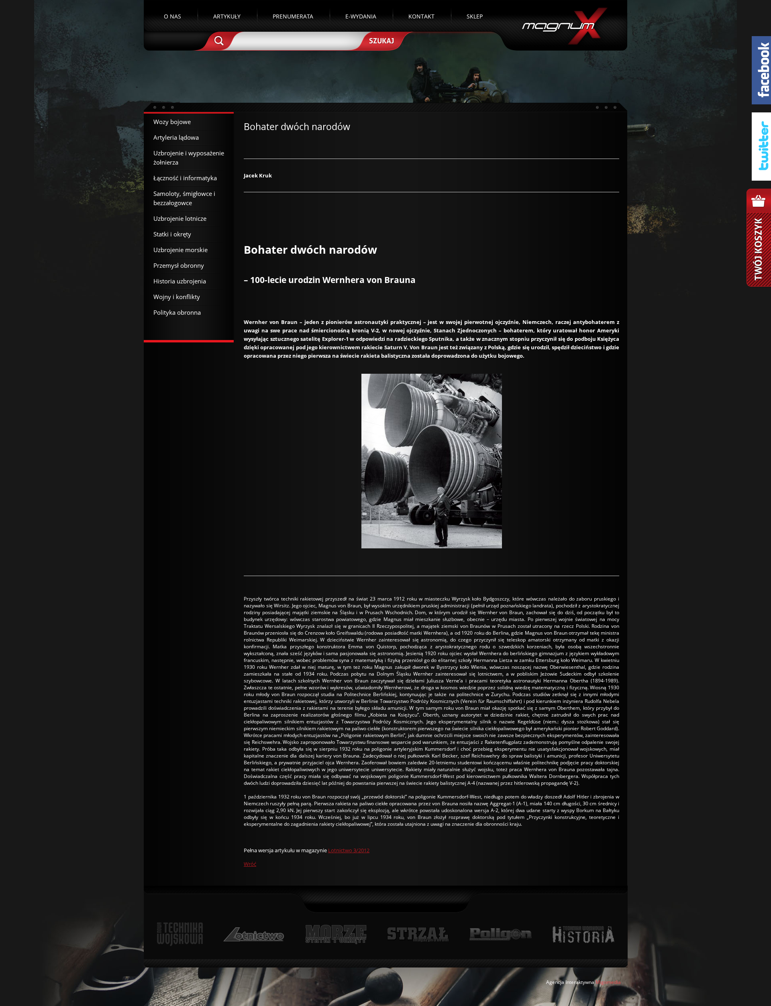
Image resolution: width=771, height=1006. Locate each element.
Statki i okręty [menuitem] (172, 234)
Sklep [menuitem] (475, 16)
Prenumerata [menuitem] (293, 16)
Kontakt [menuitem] (421, 16)
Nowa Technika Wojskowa (180, 934)
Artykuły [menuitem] (227, 16)
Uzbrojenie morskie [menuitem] (180, 250)
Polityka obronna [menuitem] (177, 312)
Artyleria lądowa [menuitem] (176, 137)
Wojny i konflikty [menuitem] (176, 297)
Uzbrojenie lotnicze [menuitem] (179, 218)
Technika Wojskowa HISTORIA (583, 934)
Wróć (250, 864)
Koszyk (759, 238)
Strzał (418, 934)
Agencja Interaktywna (570, 982)
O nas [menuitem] (172, 16)
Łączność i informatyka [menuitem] (185, 178)
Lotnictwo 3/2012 (348, 850)
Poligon (500, 934)
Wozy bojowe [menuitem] (172, 122)
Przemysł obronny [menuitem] (178, 265)
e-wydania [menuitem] (360, 16)
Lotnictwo (254, 934)
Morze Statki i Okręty (335, 934)
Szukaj (381, 40)
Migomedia (608, 982)
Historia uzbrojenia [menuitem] (179, 281)
